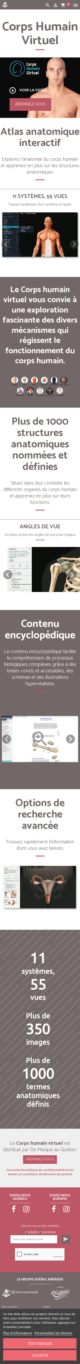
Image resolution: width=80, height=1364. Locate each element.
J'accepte (40, 1355)
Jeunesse (48, 1232)
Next (70, 739)
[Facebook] (13, 1211)
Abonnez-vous (30, 104)
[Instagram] (26, 1211)
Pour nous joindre (9, 1306)
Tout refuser (40, 1343)
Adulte (32, 1232)
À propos (46, 1306)
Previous (6, 739)
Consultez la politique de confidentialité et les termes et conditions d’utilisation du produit (40, 1172)
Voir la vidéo (28, 90)
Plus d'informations (17, 1333)
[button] (74, 244)
